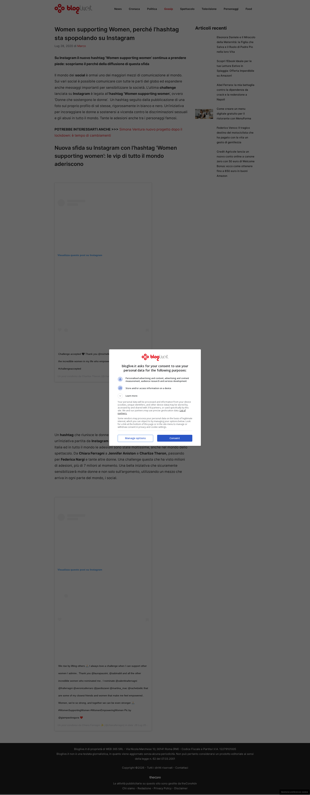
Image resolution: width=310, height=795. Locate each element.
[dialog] (155, 397)
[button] (155, 395)
